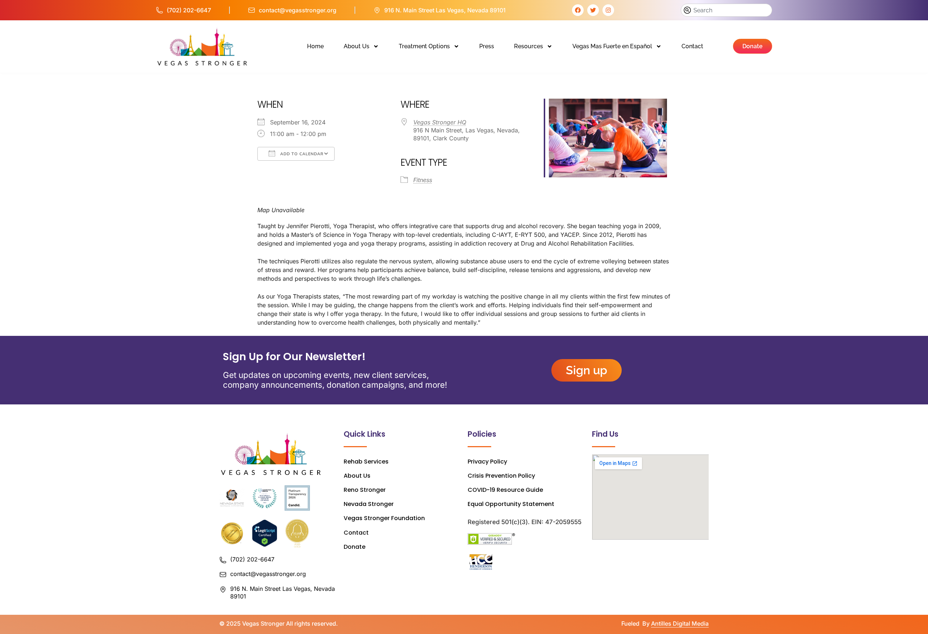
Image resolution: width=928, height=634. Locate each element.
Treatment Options (424, 46)
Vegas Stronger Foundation (384, 518)
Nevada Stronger (369, 504)
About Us (356, 46)
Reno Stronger (365, 490)
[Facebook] (578, 10)
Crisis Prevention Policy (501, 476)
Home (315, 46)
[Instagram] (608, 10)
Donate (354, 547)
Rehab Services (366, 461)
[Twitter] (593, 10)
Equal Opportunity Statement (511, 504)
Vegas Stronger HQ (439, 122)
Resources (528, 46)
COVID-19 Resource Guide (505, 490)
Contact (692, 46)
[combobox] (726, 10)
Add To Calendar (301, 154)
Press (486, 46)
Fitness (422, 180)
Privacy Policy (487, 461)
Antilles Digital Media (680, 623)
